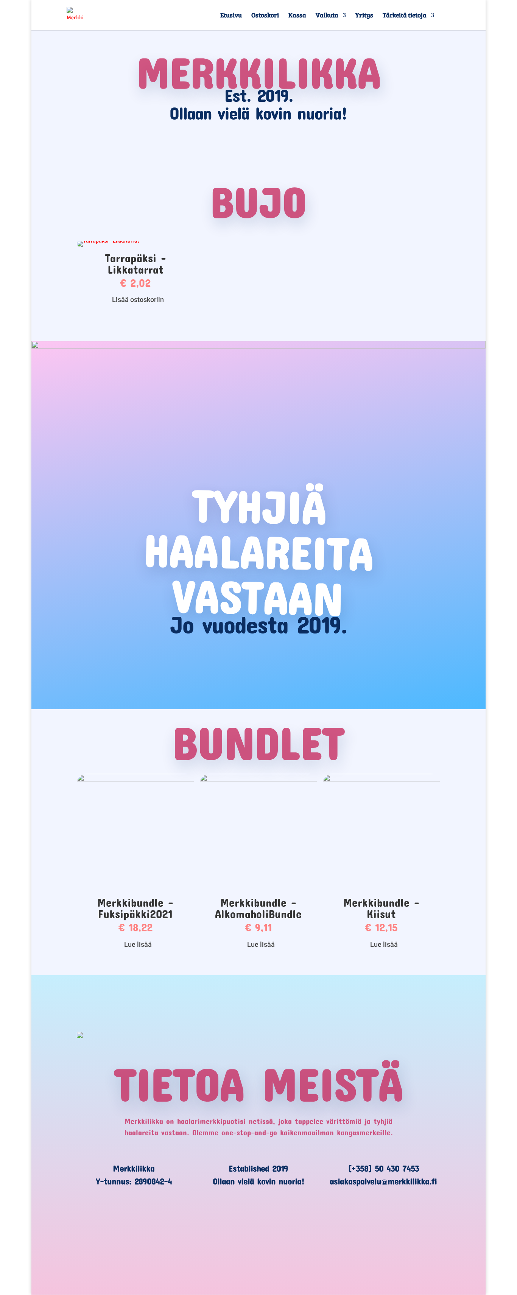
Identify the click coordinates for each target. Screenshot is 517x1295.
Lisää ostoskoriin (138, 300)
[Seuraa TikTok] (258, 1235)
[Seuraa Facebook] (225, 1235)
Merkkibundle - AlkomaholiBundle (258, 908)
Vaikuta (327, 15)
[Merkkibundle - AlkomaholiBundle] (258, 780)
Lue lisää (138, 944)
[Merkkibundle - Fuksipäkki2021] (135, 780)
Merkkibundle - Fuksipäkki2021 (135, 908)
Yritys (364, 15)
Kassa (297, 15)
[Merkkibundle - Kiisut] (381, 780)
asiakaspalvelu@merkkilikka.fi (383, 1181)
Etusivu (231, 15)
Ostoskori (265, 15)
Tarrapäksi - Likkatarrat (135, 263)
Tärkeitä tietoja (405, 15)
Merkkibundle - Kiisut (381, 908)
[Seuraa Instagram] (292, 1235)
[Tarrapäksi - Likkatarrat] (108, 241)
